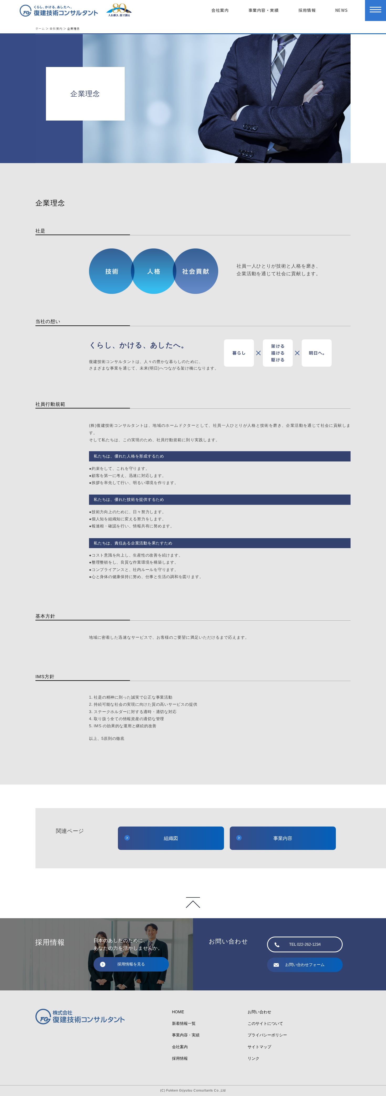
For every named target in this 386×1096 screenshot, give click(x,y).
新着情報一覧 (184, 1023)
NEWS (341, 10)
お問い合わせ (259, 1012)
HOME (178, 1012)
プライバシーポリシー (267, 1035)
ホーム (40, 28)
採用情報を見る (131, 964)
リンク (253, 1058)
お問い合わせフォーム (305, 964)
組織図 (171, 838)
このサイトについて (265, 1023)
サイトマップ (259, 1047)
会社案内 (220, 10)
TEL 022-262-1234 (305, 944)
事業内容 (282, 838)
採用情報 (307, 10)
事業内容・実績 (263, 10)
